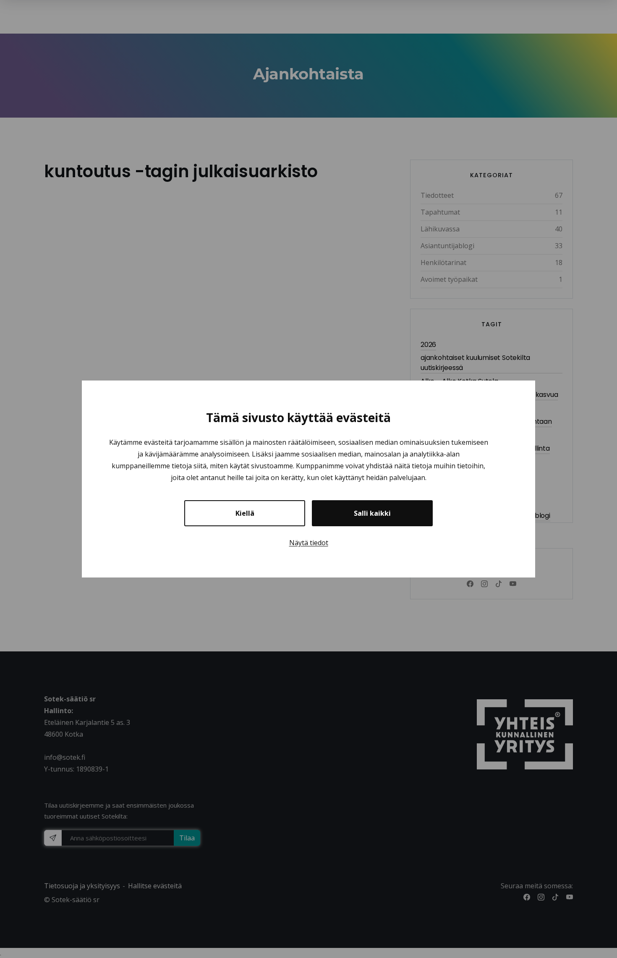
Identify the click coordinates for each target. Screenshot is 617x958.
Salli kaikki (372, 513)
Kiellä (244, 513)
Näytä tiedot (308, 542)
